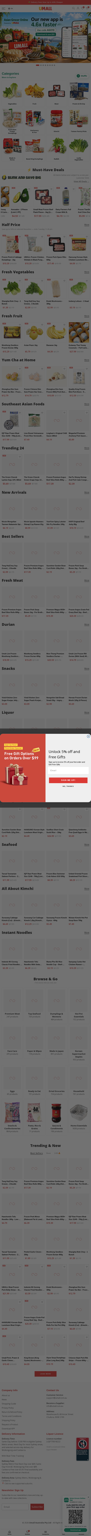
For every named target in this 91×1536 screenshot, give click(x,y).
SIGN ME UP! (68, 780)
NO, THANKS (68, 786)
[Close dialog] (88, 736)
